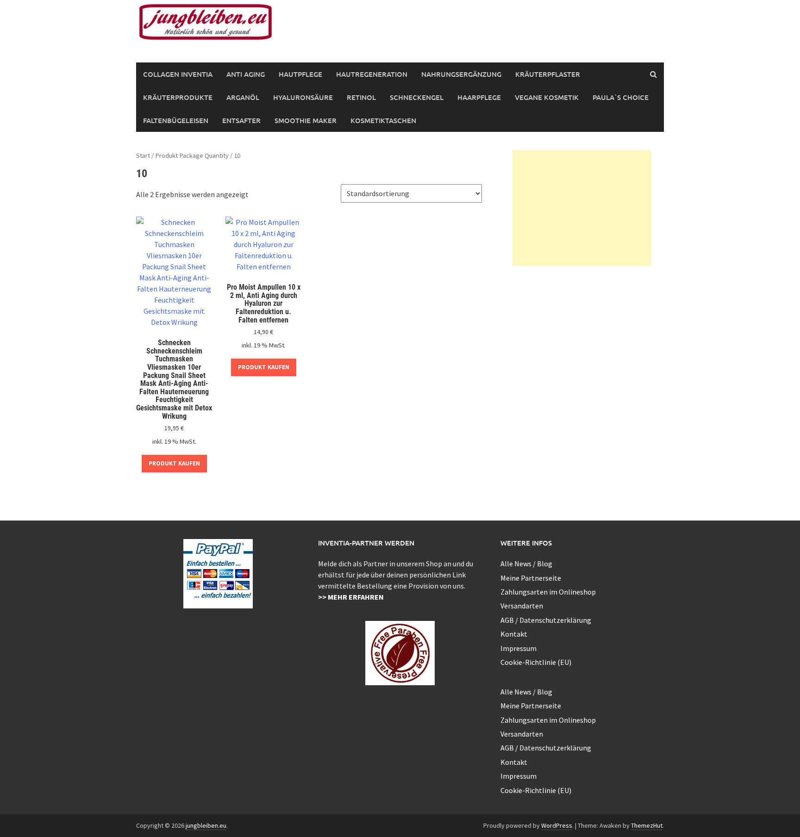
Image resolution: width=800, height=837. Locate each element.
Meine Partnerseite (530, 578)
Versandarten (521, 605)
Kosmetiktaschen (383, 120)
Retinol (361, 97)
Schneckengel (417, 97)
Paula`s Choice (621, 97)
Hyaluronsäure (303, 97)
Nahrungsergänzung (461, 74)
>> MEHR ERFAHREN (351, 596)
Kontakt (513, 634)
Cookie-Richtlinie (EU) (535, 662)
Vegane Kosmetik (547, 97)
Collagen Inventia (177, 74)
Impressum (518, 648)
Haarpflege (479, 97)
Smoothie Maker (306, 120)
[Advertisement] (581, 208)
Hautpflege (300, 74)
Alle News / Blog (526, 563)
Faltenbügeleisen (175, 120)
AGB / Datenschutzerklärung (545, 620)
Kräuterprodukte (177, 97)
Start (143, 155)
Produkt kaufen (174, 463)
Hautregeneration (371, 74)
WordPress (556, 825)
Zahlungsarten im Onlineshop (548, 591)
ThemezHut (646, 825)
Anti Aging (245, 74)
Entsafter (241, 120)
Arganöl (242, 97)
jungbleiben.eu (206, 825)
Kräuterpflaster (547, 74)
